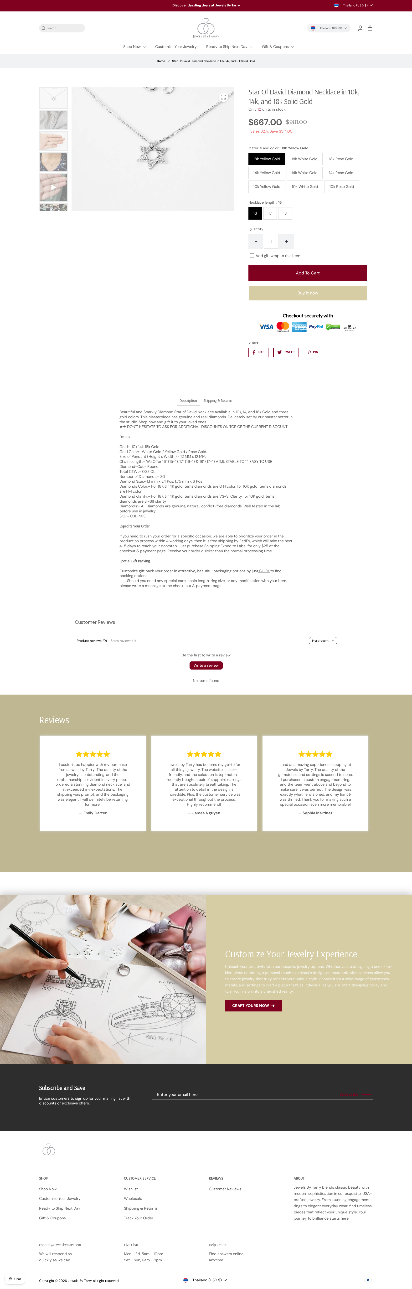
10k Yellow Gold (266, 186)
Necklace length (265, 202)
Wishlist (131, 1188)
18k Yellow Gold (266, 158)
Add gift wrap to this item (278, 255)
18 (285, 213)
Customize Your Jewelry (176, 46)
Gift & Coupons (276, 46)
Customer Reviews (225, 1188)
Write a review (206, 665)
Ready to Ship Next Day (227, 46)
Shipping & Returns (141, 1208)
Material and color (278, 148)
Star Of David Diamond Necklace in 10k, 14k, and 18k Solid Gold (213, 61)
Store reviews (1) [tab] (123, 641)
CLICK (264, 570)
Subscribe (349, 1094)
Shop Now (132, 46)
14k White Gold (305, 172)
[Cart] (370, 28)
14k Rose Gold (341, 172)
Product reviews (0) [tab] (92, 641)
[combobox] (64, 28)
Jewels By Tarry (80, 1281)
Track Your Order (138, 1218)
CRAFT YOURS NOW (250, 1005)
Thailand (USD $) (355, 5)
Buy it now (308, 293)
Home (161, 61)
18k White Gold (305, 158)
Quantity (255, 229)
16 (255, 213)
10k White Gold (305, 186)
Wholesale (133, 1198)
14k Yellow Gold (266, 172)
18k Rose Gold (341, 158)
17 (270, 213)
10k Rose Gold (342, 186)
